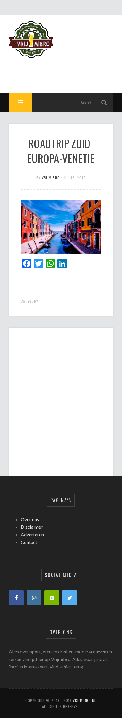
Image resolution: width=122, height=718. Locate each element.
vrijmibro (51, 177)
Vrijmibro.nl (84, 700)
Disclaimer (32, 527)
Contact (29, 542)
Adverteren (32, 534)
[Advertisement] (61, 397)
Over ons (30, 519)
